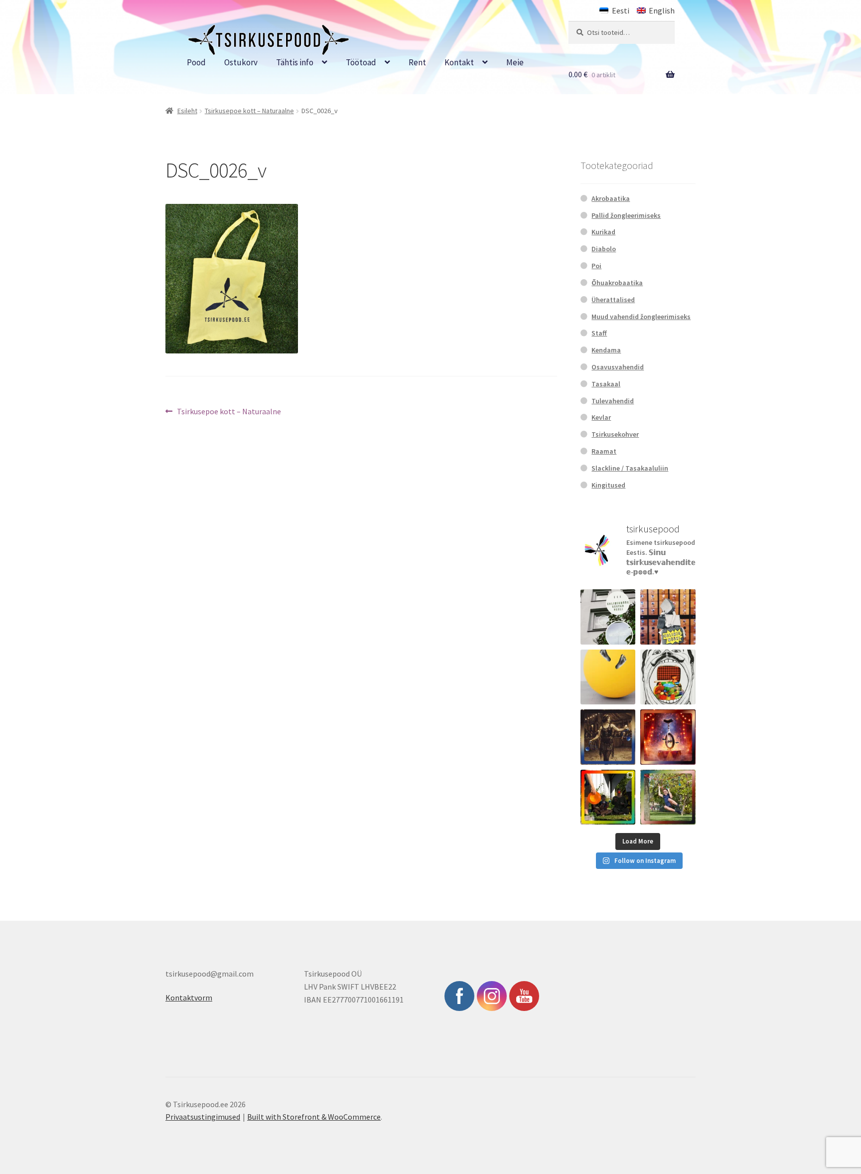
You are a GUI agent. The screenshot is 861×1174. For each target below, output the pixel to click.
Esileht (187, 110)
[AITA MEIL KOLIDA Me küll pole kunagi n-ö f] (668, 617)
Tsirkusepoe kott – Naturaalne (249, 110)
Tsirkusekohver (615, 434)
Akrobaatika (610, 198)
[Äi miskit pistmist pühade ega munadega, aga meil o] (608, 737)
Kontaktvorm (188, 998)
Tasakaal (605, 383)
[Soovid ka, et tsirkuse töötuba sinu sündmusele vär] (608, 797)
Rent (417, 62)
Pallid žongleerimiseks (626, 215)
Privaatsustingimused (202, 1117)
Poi (596, 265)
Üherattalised (613, 299)
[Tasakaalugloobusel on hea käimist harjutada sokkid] (608, 677)
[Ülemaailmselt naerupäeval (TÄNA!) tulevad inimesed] (668, 677)
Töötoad (361, 62)
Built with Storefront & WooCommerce (314, 1117)
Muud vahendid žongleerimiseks (641, 316)
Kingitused (608, 485)
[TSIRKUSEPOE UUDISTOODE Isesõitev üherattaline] (668, 737)
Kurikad (603, 231)
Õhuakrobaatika (617, 282)
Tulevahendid (612, 400)
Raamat (603, 451)
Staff (599, 333)
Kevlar (601, 417)
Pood (196, 62)
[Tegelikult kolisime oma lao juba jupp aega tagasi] (608, 617)
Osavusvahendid (617, 366)
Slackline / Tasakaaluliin (629, 468)
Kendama (606, 349)
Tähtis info (294, 62)
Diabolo (603, 248)
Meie (515, 62)
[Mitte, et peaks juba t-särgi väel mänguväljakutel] (668, 797)
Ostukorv (241, 62)
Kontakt (459, 62)
